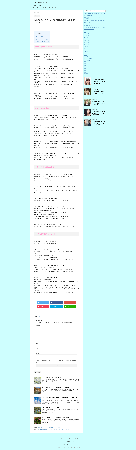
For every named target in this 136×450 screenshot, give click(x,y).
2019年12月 (87, 37)
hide (44, 33)
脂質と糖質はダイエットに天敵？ (50, 407)
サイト (37, 353)
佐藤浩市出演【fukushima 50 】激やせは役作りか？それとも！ (98, 92)
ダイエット (37, 313)
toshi (39, 316)
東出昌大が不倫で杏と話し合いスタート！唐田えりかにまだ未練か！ (98, 123)
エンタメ (86, 48)
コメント (38, 325)
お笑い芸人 (86, 46)
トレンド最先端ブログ (39, 2)
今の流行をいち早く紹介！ (68, 444)
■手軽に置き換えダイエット (42, 41)
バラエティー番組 (88, 58)
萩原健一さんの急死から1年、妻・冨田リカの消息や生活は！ (99, 103)
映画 (85, 63)
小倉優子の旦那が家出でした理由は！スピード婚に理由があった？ (98, 81)
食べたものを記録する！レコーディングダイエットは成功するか (53, 429)
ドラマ (85, 55)
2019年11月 (87, 39)
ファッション (87, 60)
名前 (37, 343)
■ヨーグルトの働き (40, 38)
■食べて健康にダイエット (41, 36)
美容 (85, 68)
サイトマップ (43, 7)
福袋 (85, 65)
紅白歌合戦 (86, 67)
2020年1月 (86, 35)
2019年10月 (87, 40)
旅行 (85, 61)
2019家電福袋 (87, 44)
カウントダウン (87, 50)
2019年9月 (86, 42)
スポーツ (86, 51)
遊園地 (85, 72)
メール (38, 348)
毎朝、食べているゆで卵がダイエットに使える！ (49, 427)
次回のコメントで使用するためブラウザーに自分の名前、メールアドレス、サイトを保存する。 (56, 361)
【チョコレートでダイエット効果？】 (51, 377)
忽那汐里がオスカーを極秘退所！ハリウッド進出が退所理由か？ (98, 113)
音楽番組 (86, 73)
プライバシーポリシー (54, 7)
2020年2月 (86, 33)
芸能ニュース (87, 70)
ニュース (86, 56)
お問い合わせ (35, 7)
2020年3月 (86, 32)
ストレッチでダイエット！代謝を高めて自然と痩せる (55, 417)
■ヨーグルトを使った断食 (41, 39)
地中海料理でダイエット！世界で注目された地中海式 (55, 387)
